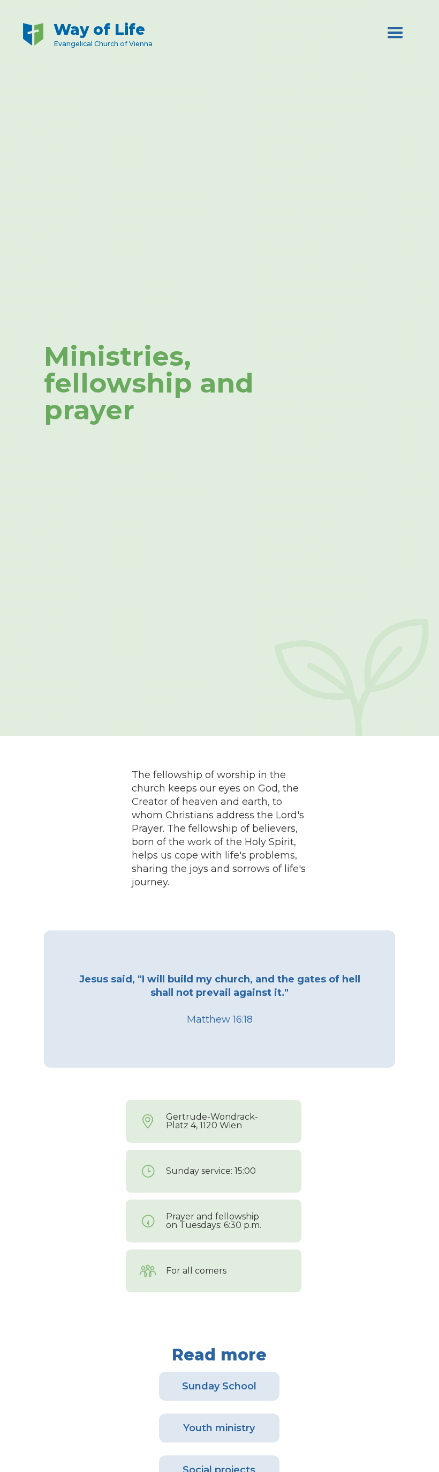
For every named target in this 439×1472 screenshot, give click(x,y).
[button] (395, 35)
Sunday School (219, 1386)
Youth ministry (219, 1428)
